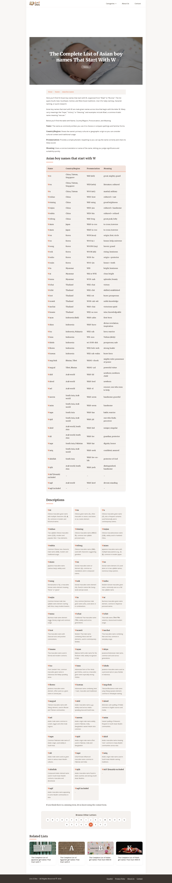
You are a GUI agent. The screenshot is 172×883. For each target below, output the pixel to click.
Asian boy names (68, 92)
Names (86, 67)
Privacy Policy (120, 879)
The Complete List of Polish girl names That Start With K (129, 858)
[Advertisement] (86, 22)
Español (110, 879)
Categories (110, 3)
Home (50, 92)
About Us (125, 3)
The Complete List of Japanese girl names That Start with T (41, 859)
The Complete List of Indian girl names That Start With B (100, 858)
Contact (138, 3)
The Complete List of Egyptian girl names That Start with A (70, 859)
